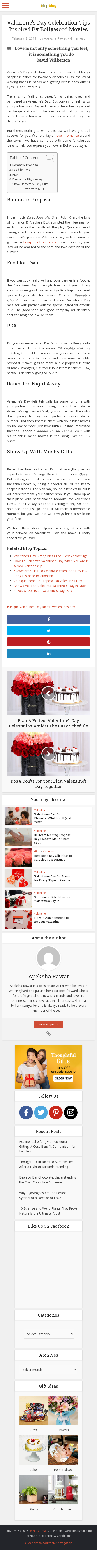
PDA (15, 174)
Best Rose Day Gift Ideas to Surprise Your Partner (53, 857)
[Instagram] (71, 1112)
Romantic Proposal (25, 165)
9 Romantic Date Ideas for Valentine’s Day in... (52, 899)
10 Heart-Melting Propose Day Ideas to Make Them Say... (52, 839)
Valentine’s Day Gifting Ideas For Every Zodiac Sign (51, 556)
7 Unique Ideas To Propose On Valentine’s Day (48, 581)
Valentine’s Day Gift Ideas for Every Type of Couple (52, 878)
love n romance (67, 135)
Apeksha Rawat (55, 38)
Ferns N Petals (38, 1531)
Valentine (40, 810)
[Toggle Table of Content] (48, 159)
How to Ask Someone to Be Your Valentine (51, 920)
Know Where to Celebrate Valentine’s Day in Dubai (50, 586)
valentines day (64, 607)
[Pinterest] (56, 1112)
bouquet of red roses (39, 242)
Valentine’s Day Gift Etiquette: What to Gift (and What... (52, 818)
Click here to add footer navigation (48, 1543)
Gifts (37, 851)
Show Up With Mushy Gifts (30, 184)
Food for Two (21, 170)
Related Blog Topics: (36, 188)
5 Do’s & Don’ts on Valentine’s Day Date (43, 590)
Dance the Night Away (27, 179)
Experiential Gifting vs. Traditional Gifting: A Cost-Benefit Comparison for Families (47, 1146)
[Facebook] (26, 1112)
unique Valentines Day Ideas (29, 607)
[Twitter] (41, 1112)
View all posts (48, 1024)
